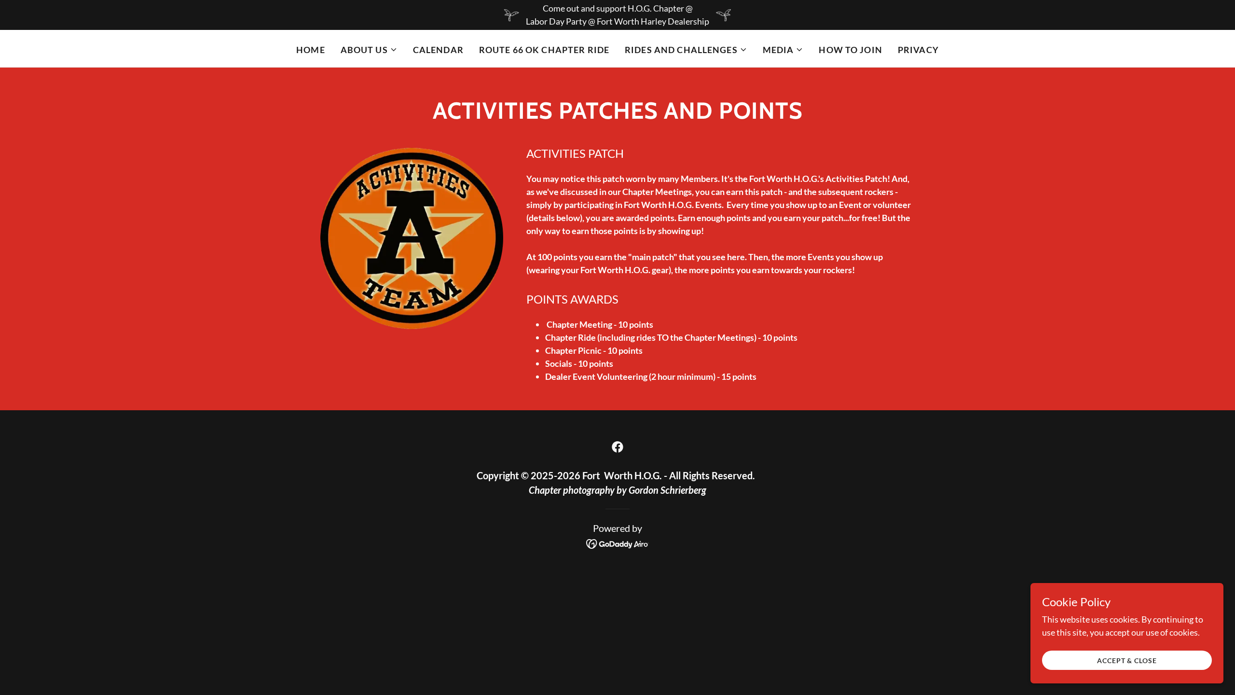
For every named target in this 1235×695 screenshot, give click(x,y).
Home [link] (310, 49)
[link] (617, 447)
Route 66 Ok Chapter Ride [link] (544, 49)
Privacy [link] (918, 49)
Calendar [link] (438, 49)
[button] (369, 50)
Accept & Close (1126, 660)
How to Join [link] (850, 49)
